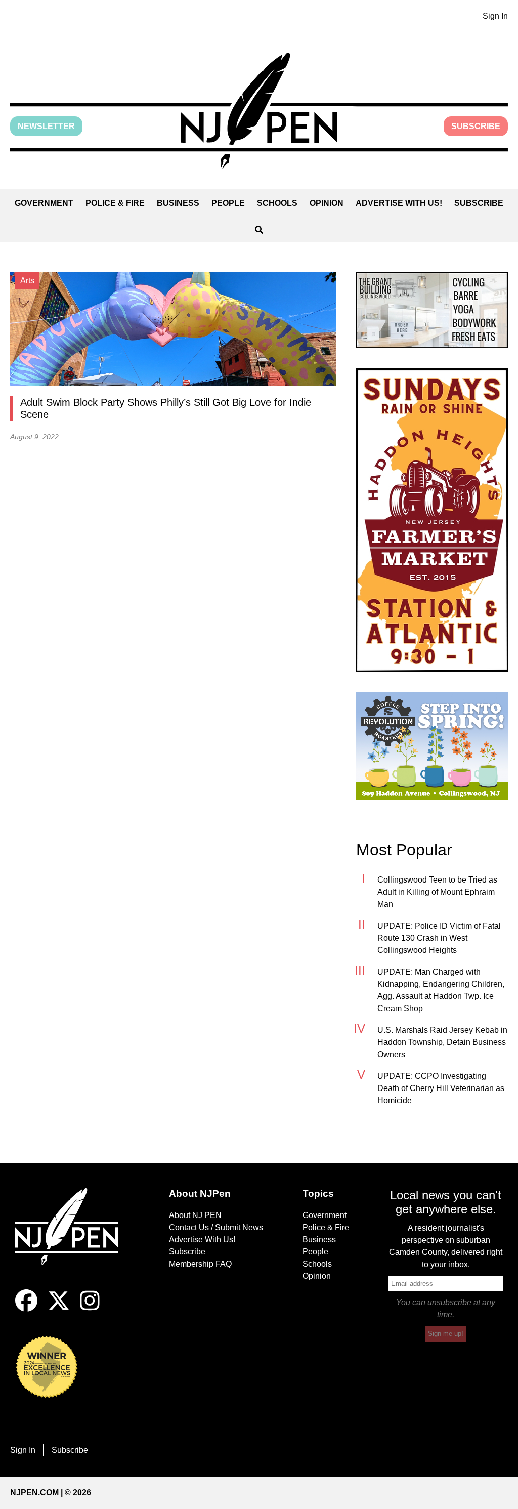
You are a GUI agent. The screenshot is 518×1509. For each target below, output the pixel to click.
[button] (259, 110)
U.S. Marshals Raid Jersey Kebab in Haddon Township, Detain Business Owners (442, 1042)
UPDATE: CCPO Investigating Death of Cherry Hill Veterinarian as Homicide (440, 1088)
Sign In (495, 16)
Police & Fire (115, 203)
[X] (59, 1309)
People (228, 203)
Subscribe (475, 126)
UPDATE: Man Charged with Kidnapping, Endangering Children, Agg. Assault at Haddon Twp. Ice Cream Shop (440, 990)
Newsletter (46, 126)
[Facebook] (26, 1309)
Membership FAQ (200, 1264)
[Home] (72, 1238)
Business (178, 203)
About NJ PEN (195, 1215)
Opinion (326, 203)
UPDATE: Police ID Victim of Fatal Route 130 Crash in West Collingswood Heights (439, 937)
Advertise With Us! (399, 203)
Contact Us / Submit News (216, 1227)
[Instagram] (90, 1309)
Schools (277, 203)
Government (44, 203)
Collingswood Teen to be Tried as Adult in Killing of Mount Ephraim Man (437, 891)
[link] (432, 310)
